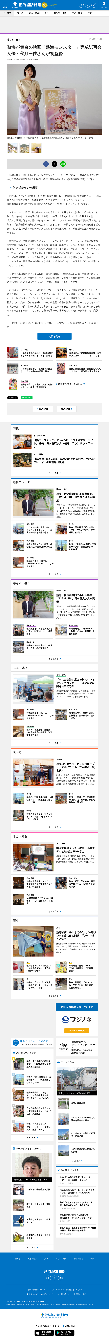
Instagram (93, 5)
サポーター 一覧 (77, 1030)
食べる (20, 12)
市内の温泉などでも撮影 (25, 187)
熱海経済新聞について (36, 1290)
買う (47, 12)
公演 (30, 59)
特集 (90, 12)
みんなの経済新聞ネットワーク (54, 1315)
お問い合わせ (65, 1294)
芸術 (10, 59)
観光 (17, 59)
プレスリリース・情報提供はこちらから (67, 1290)
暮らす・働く (60, 12)
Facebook (81, 5)
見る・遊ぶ (34, 12)
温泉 (23, 59)
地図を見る (54, 336)
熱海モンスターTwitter (70, 384)
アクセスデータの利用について (41, 1294)
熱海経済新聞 (26, 5)
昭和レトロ (39, 59)
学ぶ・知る (77, 12)
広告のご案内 (81, 1294)
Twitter (87, 5)
